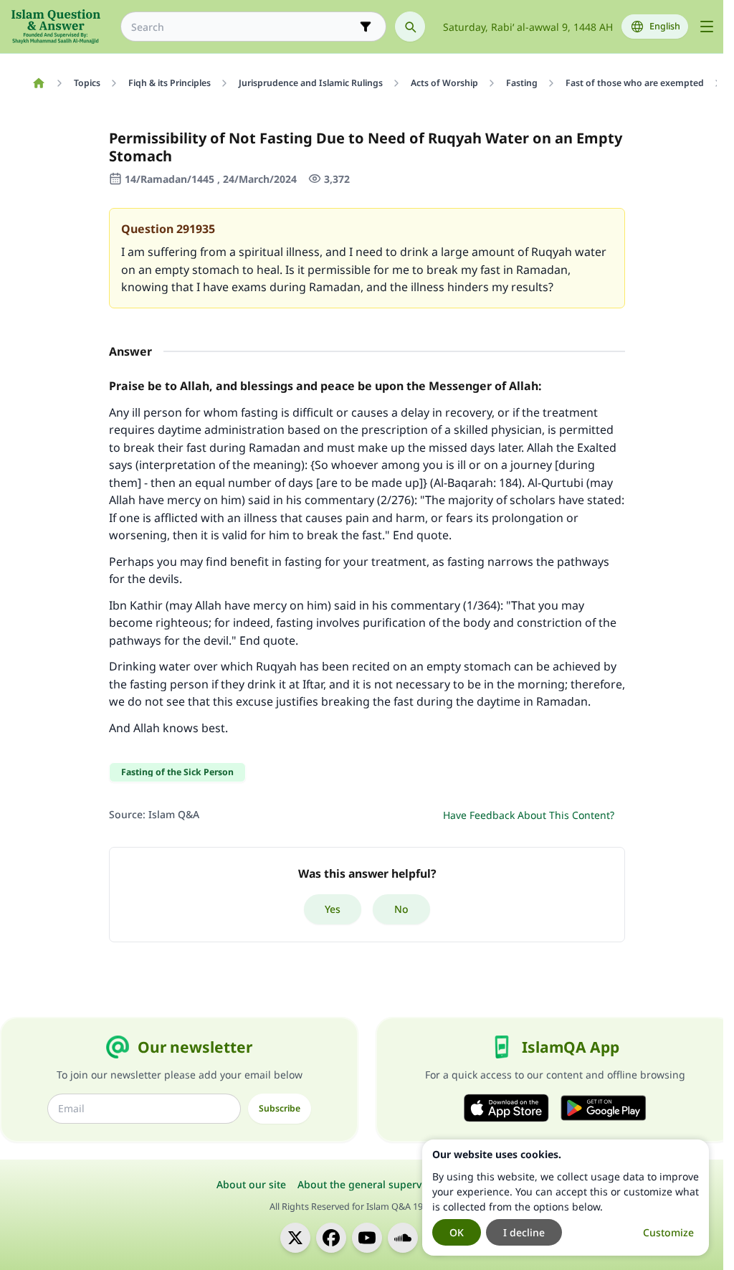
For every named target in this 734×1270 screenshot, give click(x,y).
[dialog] (565, 1197)
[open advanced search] (366, 26)
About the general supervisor (368, 1184)
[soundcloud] (403, 1238)
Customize (668, 1232)
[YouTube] (367, 1238)
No (401, 909)
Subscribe (279, 1108)
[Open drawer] (707, 26)
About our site (251, 1184)
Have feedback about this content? (528, 815)
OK (456, 1232)
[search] (410, 26)
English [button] (664, 26)
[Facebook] (331, 1238)
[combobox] (243, 26)
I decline (524, 1232)
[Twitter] (295, 1238)
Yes (332, 909)
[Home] (38, 83)
